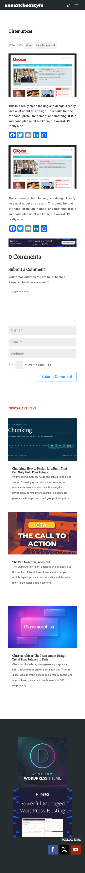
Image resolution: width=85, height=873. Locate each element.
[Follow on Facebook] (53, 850)
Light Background (45, 45)
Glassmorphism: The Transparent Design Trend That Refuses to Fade (39, 657)
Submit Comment (56, 376)
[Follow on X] (64, 850)
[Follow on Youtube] (76, 850)
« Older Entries (21, 700)
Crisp (29, 45)
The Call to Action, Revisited (31, 562)
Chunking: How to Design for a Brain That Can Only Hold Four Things (39, 470)
